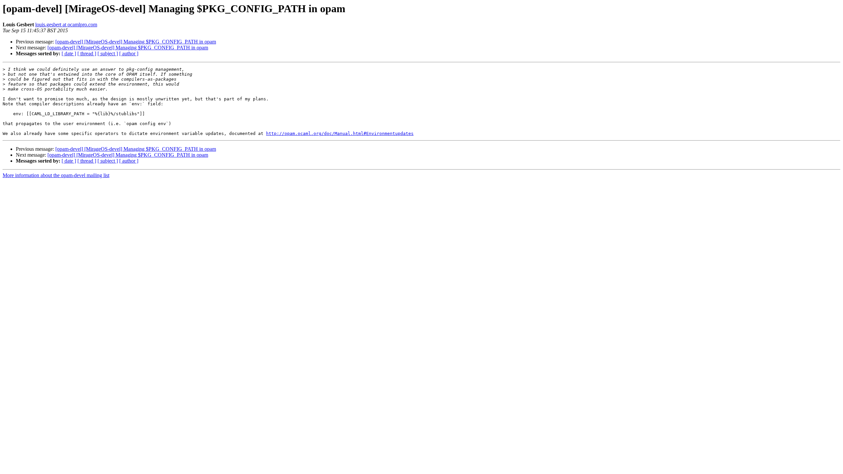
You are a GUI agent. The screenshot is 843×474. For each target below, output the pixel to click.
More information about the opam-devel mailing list (56, 175)
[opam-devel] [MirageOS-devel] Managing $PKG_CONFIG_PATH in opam (135, 41)
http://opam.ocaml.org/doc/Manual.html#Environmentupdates (340, 133)
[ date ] (69, 53)
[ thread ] (86, 53)
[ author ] (128, 53)
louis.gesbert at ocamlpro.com (66, 24)
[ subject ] (107, 53)
